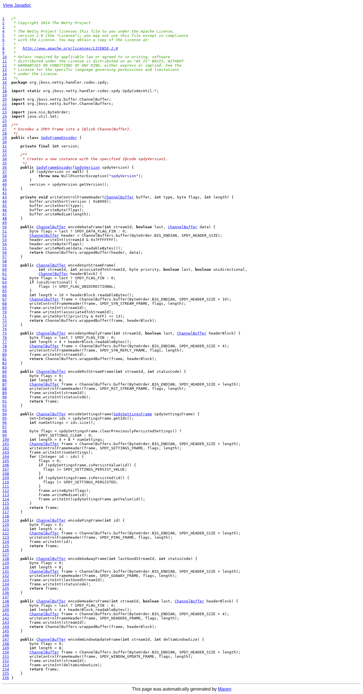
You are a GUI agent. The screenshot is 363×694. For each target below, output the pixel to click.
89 (4, 393)
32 (4, 150)
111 (5, 486)
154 (5, 669)
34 (4, 159)
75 (4, 333)
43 (4, 197)
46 (4, 210)
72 (4, 320)
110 (5, 482)
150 (5, 652)
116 (5, 507)
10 (4, 57)
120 (5, 524)
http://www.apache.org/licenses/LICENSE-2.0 (70, 48)
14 (4, 74)
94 (4, 414)
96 (4, 422)
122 (5, 533)
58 (4, 261)
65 (4, 291)
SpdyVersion (87, 167)
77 (4, 342)
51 (4, 231)
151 (5, 656)
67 (4, 299)
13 (4, 69)
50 (4, 227)
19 (4, 95)
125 (5, 546)
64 (4, 286)
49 (4, 223)
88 (4, 388)
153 (5, 665)
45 (4, 206)
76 (4, 337)
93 (4, 410)
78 (4, 346)
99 (4, 435)
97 (4, 427)
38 (4, 176)
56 (4, 252)
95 (4, 418)
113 (5, 495)
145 (5, 631)
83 (4, 367)
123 (5, 537)
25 (4, 121)
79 (4, 350)
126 (5, 550)
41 (4, 189)
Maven (224, 689)
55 (4, 248)
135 (5, 588)
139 (5, 605)
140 (5, 610)
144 (5, 627)
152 (5, 661)
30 (4, 142)
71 (4, 316)
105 (5, 461)
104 (5, 456)
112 (5, 490)
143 (5, 622)
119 (5, 520)
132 (5, 576)
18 (4, 91)
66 (4, 295)
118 (5, 516)
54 (4, 244)
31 (4, 146)
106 (5, 465)
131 (5, 571)
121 (5, 529)
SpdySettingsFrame (132, 414)
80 (4, 354)
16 (4, 82)
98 (4, 431)
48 (4, 218)
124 (5, 541)
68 (4, 303)
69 (4, 308)
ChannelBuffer (119, 197)
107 (5, 469)
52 (4, 235)
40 (4, 184)
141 (5, 614)
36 (4, 167)
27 (4, 129)
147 (5, 639)
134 (5, 584)
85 (4, 376)
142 (5, 618)
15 (4, 78)
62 (4, 278)
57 (4, 257)
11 (4, 61)
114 (5, 499)
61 (4, 274)
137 (5, 597)
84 (4, 371)
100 (5, 439)
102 (5, 448)
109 (5, 478)
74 (4, 329)
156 (5, 678)
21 (4, 103)
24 (4, 116)
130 (5, 567)
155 (5, 673)
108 (5, 473)
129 (5, 563)
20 (4, 99)
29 (4, 138)
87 (4, 384)
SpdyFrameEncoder (59, 138)
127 (5, 554)
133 (5, 580)
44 (4, 201)
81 (4, 359)
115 (5, 503)
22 (4, 108)
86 (4, 380)
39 (4, 180)
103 (5, 452)
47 (4, 214)
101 (5, 444)
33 (4, 155)
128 (5, 559)
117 (5, 512)
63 (4, 282)
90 (4, 397)
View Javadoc (17, 5)
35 (4, 163)
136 (5, 593)
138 (5, 601)
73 (4, 325)
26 (4, 125)
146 (5, 635)
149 (5, 648)
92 (4, 405)
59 (4, 265)
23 (4, 112)
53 (4, 240)
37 (4, 172)
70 (4, 312)
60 (4, 269)
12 (4, 65)
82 (4, 363)
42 (4, 193)
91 (4, 401)
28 (4, 133)
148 (5, 644)
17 (4, 86)
